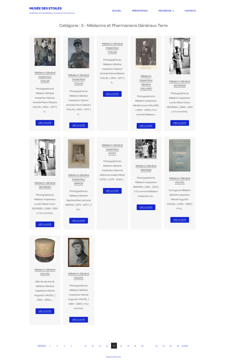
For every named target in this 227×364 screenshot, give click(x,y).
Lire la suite (45, 122)
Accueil (116, 10)
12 (85, 346)
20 (142, 346)
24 (164, 346)
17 (121, 346)
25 (171, 346)
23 (156, 346)
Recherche (165, 10)
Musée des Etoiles (45, 8)
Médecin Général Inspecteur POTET (112, 149)
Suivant (185, 346)
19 (135, 346)
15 (107, 346)
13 (93, 346)
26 (178, 346)
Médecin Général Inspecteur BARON (78, 179)
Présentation (140, 10)
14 (100, 346)
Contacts (190, 10)
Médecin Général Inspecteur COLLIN (45, 76)
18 (128, 346)
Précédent (42, 346)
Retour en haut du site (113, 356)
